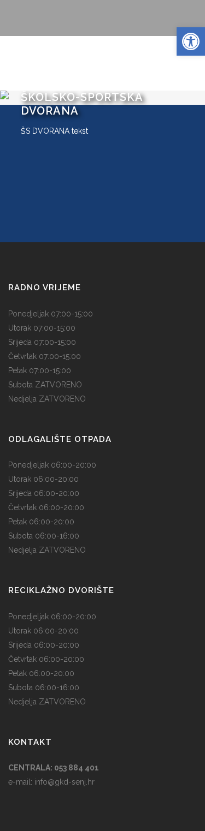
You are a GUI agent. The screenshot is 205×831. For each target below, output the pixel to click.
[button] (191, 41)
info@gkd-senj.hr (64, 782)
